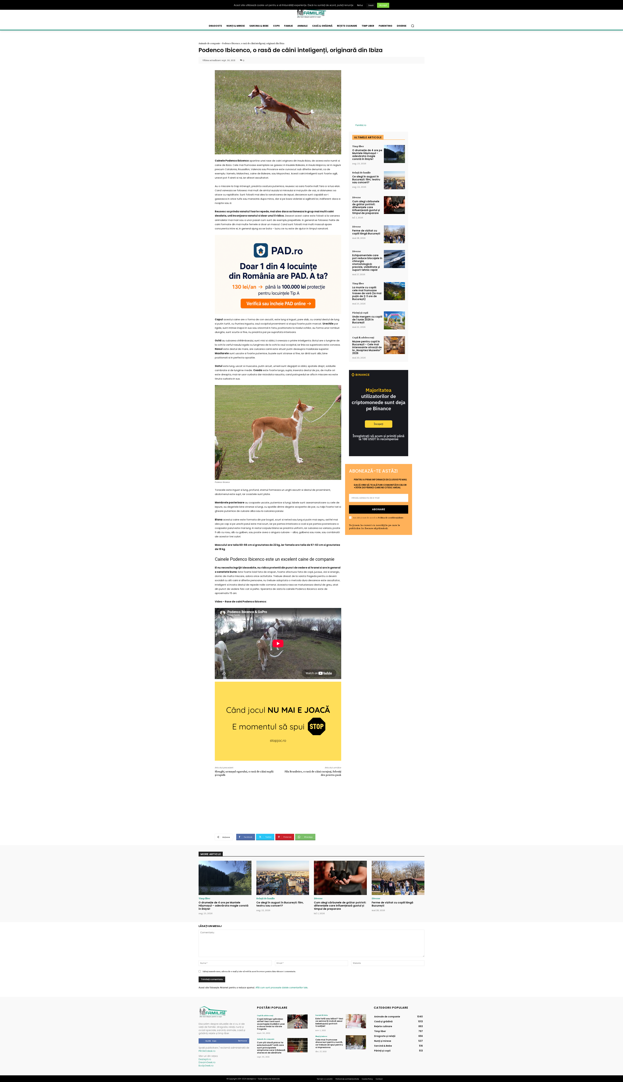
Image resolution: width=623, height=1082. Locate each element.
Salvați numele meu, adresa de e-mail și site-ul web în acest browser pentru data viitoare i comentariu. (249, 971)
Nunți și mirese (321, 1036)
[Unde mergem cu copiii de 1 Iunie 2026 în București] (394, 320)
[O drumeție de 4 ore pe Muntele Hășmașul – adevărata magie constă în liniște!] (394, 154)
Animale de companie (209, 43)
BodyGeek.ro (206, 1065)
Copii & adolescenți (363, 337)
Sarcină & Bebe (321, 1015)
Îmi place (242, 1040)
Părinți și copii (360, 312)
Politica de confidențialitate (390, 517)
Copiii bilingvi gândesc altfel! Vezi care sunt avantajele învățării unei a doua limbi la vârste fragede (271, 1024)
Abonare (378, 509)
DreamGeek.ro (207, 1062)
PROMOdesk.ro (207, 1051)
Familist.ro (360, 125)
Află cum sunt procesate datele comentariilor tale (281, 987)
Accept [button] (383, 5)
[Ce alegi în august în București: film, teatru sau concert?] (394, 180)
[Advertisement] (278, 804)
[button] (412, 26)
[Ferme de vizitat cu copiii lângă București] (394, 234)
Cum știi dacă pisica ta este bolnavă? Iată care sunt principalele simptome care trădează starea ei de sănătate (271, 1047)
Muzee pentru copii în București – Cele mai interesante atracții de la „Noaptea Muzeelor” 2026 (367, 347)
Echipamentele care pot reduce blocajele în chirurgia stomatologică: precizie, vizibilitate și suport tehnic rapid (367, 263)
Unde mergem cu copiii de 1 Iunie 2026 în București (367, 319)
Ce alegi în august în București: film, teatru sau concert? (366, 179)
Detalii (371, 5)
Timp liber (358, 146)
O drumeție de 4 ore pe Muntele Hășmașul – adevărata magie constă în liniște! (367, 155)
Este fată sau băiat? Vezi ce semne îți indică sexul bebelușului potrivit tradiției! (329, 1022)
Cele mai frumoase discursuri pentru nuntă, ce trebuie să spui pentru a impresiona (329, 1043)
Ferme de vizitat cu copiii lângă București (366, 232)
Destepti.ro (205, 1059)
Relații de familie (361, 172)
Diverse (356, 197)
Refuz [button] (360, 5)
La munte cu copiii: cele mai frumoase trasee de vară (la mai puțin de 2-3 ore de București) (366, 293)
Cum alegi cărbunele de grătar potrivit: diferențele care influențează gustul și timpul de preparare (366, 207)
